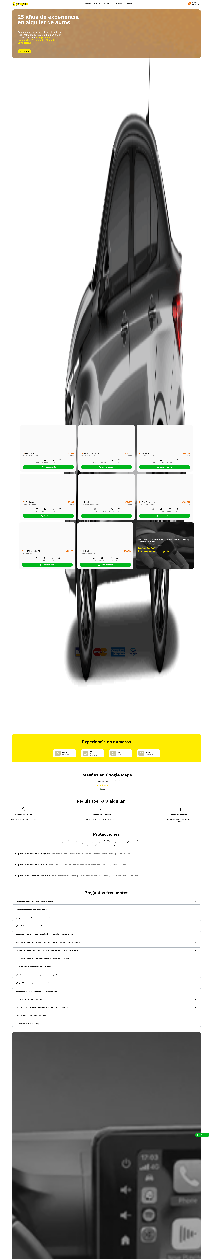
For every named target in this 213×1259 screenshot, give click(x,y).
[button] (106, 901)
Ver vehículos (24, 51)
